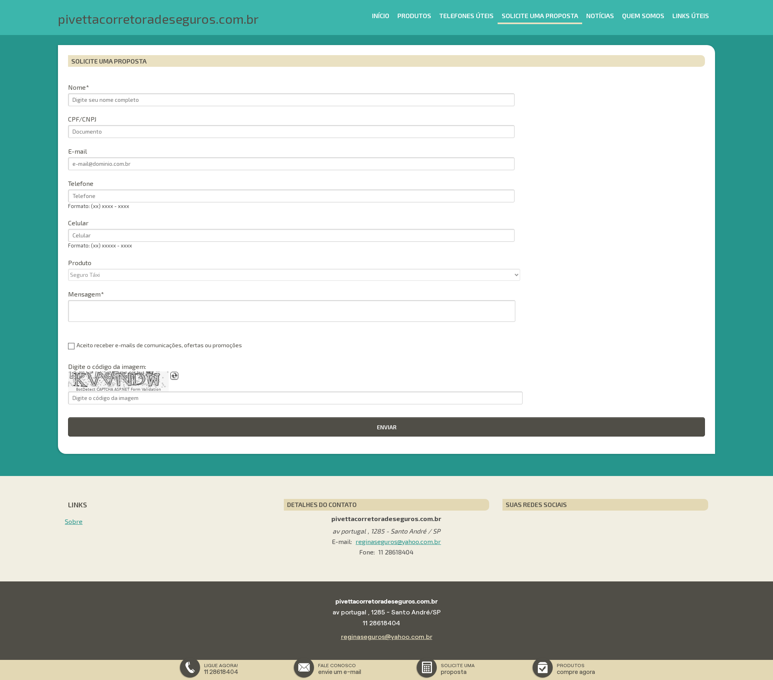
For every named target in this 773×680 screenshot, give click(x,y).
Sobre (74, 521)
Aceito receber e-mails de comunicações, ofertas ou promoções (159, 345)
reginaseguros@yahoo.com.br (398, 541)
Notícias (600, 15)
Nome (77, 87)
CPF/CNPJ (82, 119)
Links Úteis (690, 15)
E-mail (77, 151)
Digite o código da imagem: (107, 366)
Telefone (80, 183)
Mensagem (84, 294)
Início (380, 15)
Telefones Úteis (466, 15)
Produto (79, 262)
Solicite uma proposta (540, 15)
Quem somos (643, 15)
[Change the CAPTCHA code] (174, 376)
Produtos (414, 15)
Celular (78, 223)
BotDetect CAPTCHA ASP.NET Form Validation (118, 389)
